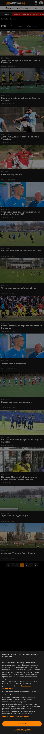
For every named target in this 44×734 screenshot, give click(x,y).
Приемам (22, 724)
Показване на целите (22, 730)
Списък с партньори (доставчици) (16, 716)
